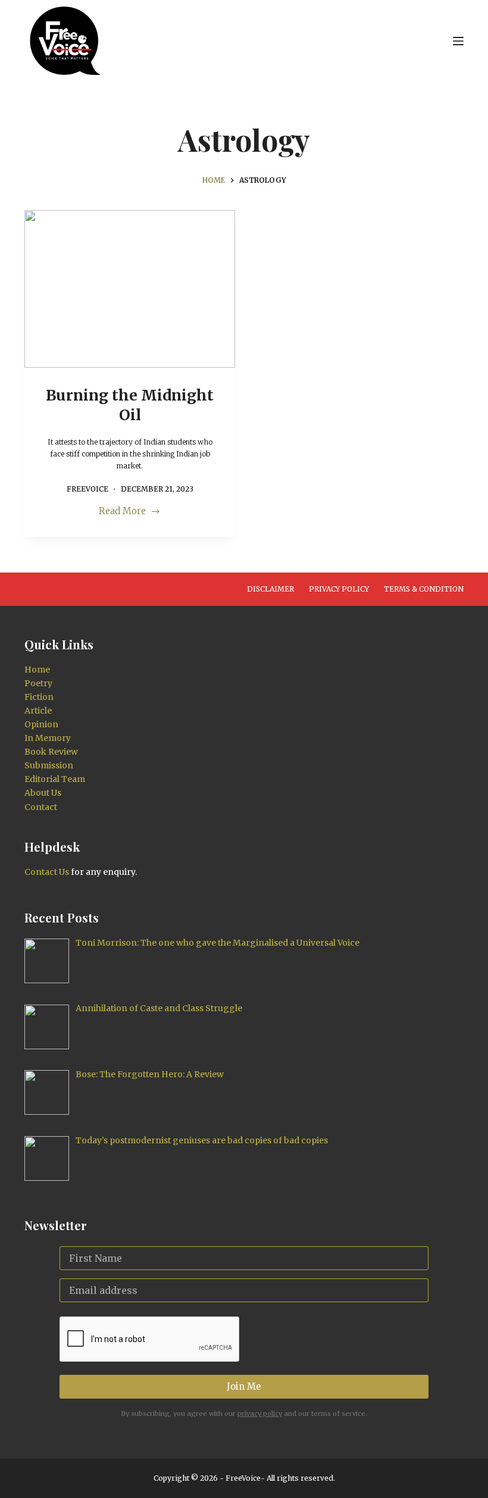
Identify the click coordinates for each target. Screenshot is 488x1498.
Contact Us (46, 872)
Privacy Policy (339, 588)
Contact (40, 807)
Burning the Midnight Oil (130, 405)
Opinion (41, 724)
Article (38, 710)
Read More (122, 512)
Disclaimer (270, 588)
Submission (48, 765)
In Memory (47, 738)
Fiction (39, 697)
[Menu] (458, 41)
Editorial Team (54, 779)
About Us (42, 792)
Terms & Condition (424, 588)
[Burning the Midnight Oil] (129, 289)
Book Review (51, 751)
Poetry (38, 683)
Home (37, 669)
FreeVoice (242, 1478)
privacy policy (259, 1413)
